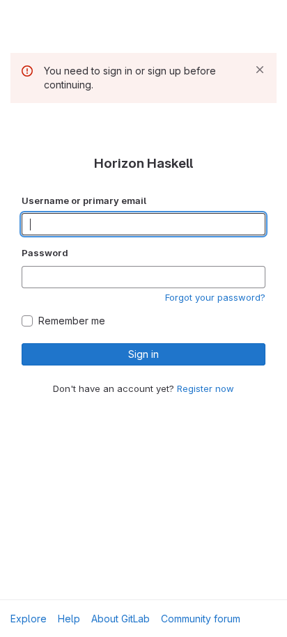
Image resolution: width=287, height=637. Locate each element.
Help (69, 618)
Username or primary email (84, 200)
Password (45, 252)
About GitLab (120, 618)
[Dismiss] (259, 69)
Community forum (200, 618)
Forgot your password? (215, 297)
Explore (28, 618)
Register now (205, 388)
